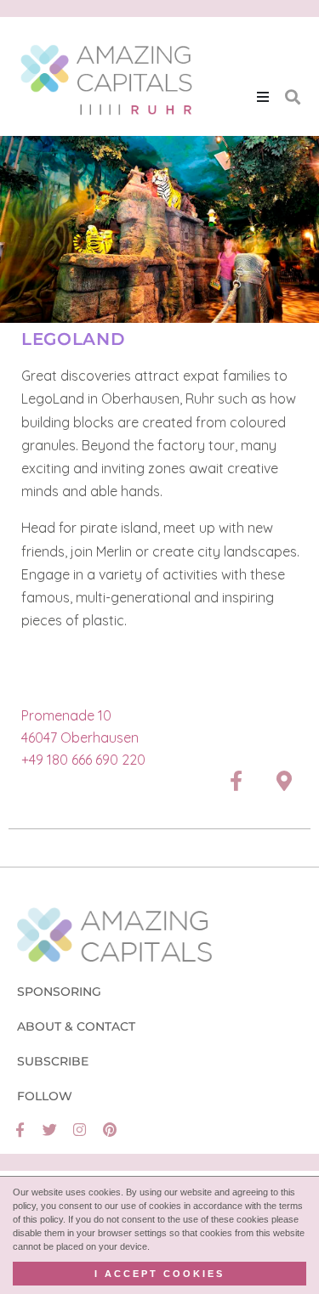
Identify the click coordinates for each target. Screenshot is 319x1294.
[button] (263, 97)
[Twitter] (50, 1129)
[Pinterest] (109, 1129)
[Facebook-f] (20, 1129)
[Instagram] (79, 1129)
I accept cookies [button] (159, 1274)
